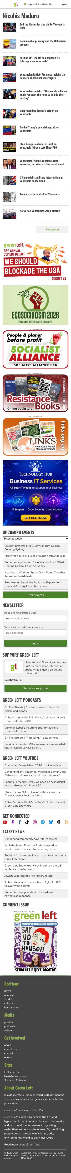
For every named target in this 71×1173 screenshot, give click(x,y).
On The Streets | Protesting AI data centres (31, 738)
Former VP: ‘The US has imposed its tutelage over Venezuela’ (40, 59)
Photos (8, 1022)
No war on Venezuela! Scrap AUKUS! (40, 211)
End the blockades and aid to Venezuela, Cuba (42, 26)
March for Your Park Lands (20, 556)
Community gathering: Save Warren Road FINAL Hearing (34, 564)
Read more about (22, 1144)
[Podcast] (12, 822)
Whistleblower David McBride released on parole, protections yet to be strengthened (31, 847)
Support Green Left (21, 655)
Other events (35, 595)
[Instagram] (35, 822)
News (7, 991)
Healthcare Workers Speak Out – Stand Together (34, 572)
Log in (63, 4)
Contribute (10, 1049)
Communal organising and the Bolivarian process (43, 43)
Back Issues (11, 1007)
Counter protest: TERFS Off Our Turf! (27, 546)
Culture (8, 1003)
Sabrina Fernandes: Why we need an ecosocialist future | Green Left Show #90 (34, 746)
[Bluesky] (51, 822)
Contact (8, 1053)
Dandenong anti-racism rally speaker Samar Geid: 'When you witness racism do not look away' (35, 773)
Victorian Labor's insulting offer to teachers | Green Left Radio (31, 729)
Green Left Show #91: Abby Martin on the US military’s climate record (32, 867)
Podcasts (9, 1026)
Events (8, 1057)
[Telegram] (43, 822)
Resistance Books (15, 1076)
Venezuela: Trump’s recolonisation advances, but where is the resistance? (42, 162)
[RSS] (66, 822)
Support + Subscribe (40, 4)
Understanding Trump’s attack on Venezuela (39, 112)
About (7, 1045)
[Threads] (59, 822)
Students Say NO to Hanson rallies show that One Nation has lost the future (32, 794)
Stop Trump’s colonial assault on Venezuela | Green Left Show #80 (38, 146)
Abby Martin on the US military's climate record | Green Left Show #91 (34, 719)
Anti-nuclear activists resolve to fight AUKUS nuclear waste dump (32, 884)
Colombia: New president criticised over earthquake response (29, 894)
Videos (8, 1030)
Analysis (9, 995)
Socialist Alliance (15, 1080)
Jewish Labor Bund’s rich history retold (28, 876)
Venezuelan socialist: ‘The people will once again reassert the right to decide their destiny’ (44, 94)
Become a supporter (35, 688)
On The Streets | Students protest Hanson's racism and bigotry (31, 709)
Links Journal (12, 1072)
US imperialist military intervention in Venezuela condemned (41, 179)
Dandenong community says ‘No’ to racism (30, 839)
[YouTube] (5, 822)
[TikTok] (27, 822)
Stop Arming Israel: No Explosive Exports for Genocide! (32, 584)
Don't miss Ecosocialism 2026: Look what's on (33, 765)
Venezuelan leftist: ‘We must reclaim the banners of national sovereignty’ (42, 76)
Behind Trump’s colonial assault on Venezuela (39, 129)
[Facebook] (20, 822)
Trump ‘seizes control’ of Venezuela (40, 194)
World (8, 999)
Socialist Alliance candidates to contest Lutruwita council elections (35, 857)
